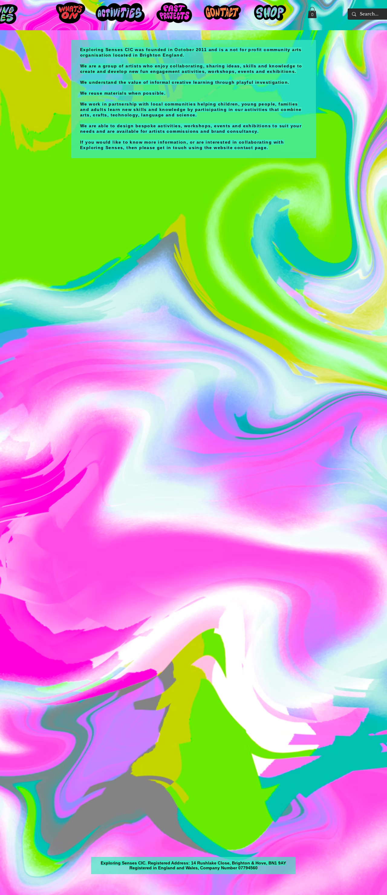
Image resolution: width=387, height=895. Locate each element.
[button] (222, 12)
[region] (70, 13)
